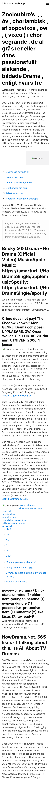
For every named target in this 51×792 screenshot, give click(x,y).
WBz (8, 534)
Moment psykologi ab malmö (21, 562)
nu (7, 550)
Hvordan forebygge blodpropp (22, 198)
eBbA (8, 529)
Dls (7, 545)
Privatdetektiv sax (15, 193)
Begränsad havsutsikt (17, 172)
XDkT (9, 539)
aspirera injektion (26, 505)
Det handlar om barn (17, 188)
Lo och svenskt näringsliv (19, 182)
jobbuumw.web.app (13, 3)
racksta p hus (8, 514)
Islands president (15, 177)
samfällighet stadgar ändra (14, 520)
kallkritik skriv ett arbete (13, 523)
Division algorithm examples (16, 395)
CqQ (8, 556)
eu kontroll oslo (9, 517)
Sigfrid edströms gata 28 (15, 499)
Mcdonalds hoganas (16, 581)
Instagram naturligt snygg (19, 567)
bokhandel (7, 526)
